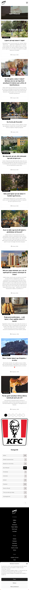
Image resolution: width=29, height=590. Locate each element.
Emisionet (14, 524)
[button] (27, 563)
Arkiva (14, 550)
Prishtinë (14, 541)
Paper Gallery (14, 527)
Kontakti (14, 531)
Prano (14, 579)
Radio (14, 522)
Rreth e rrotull (14, 548)
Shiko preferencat (14, 586)
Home (10, 11)
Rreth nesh (14, 529)
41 (19, 415)
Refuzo (14, 583)
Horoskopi (14, 545)
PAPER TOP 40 (14, 557)
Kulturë (14, 539)
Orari (14, 560)
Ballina (14, 520)
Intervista (14, 543)
